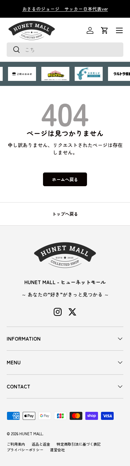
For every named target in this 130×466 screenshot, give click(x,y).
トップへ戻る (65, 214)
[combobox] (65, 49)
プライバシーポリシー (25, 449)
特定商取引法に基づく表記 (79, 444)
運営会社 (57, 449)
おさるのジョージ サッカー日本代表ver (65, 8)
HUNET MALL (31, 433)
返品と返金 (41, 444)
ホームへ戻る (65, 179)
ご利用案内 (16, 444)
